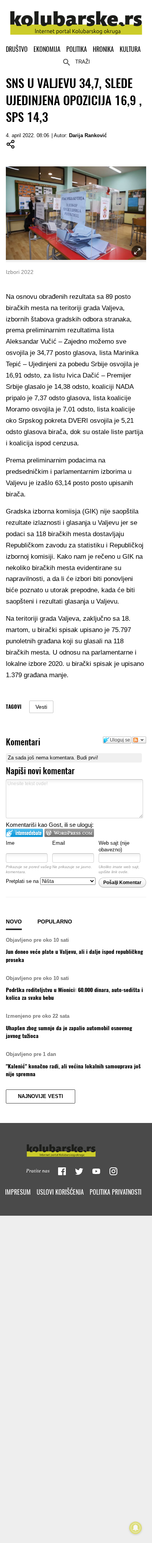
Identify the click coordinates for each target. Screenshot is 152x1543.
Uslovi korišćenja (60, 1192)
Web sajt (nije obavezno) (114, 846)
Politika (76, 49)
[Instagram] (113, 1171)
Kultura (130, 49)
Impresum (18, 1192)
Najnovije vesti (40, 1096)
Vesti (41, 707)
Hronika (103, 49)
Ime (10, 843)
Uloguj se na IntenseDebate (24, 833)
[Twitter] (79, 1171)
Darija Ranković (88, 135)
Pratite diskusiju (139, 739)
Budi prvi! (87, 758)
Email (58, 843)
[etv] (76, 1149)
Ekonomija (47, 49)
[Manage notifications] (135, 1528)
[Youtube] (96, 1171)
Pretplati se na (23, 881)
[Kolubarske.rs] (76, 18)
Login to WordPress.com (69, 833)
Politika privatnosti (115, 1192)
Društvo (17, 49)
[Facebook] (62, 1171)
